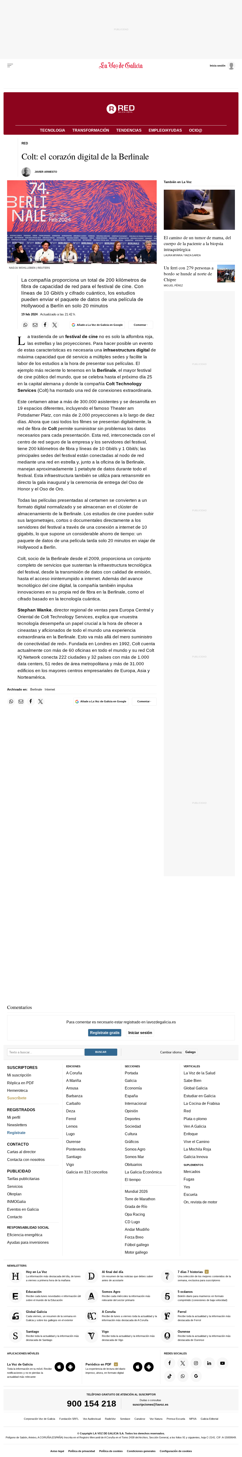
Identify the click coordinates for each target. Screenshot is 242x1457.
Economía (133, 1088)
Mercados (192, 1171)
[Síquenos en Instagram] (196, 1363)
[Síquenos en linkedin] (209, 1363)
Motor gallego (136, 1252)
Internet (50, 689)
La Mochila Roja (197, 1149)
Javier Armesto (46, 171)
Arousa (72, 1088)
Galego (190, 1052)
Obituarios (133, 1164)
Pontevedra (76, 1149)
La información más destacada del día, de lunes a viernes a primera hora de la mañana (53, 1276)
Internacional (136, 1103)
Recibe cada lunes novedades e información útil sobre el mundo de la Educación (53, 1296)
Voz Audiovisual (92, 1418)
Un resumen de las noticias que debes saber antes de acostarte (127, 1276)
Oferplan (14, 1194)
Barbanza (74, 1095)
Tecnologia (52, 130)
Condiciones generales (141, 1451)
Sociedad (133, 1126)
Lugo (70, 1134)
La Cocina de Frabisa (202, 1103)
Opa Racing (135, 1214)
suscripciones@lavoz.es (150, 1404)
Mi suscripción (19, 1075)
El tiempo (133, 1179)
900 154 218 (91, 1403)
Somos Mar (134, 1157)
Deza (70, 1111)
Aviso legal (57, 1451)
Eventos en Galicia (23, 1209)
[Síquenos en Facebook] (169, 1363)
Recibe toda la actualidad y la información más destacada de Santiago (52, 1335)
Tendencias (129, 130)
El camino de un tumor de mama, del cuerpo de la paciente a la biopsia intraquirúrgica (197, 243)
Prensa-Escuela (176, 1418)
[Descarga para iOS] (59, 1367)
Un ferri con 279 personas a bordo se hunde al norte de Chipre (188, 273)
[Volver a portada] (121, 65)
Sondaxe (125, 1418)
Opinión (131, 1111)
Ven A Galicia (195, 1126)
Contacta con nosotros (26, 1159)
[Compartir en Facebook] (45, 325)
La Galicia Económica (143, 1172)
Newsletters (17, 1125)
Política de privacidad (81, 1451)
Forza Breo (134, 1237)
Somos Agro (135, 1149)
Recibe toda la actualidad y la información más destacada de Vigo (128, 1335)
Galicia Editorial (209, 1418)
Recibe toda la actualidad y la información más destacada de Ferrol (204, 1315)
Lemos (72, 1126)
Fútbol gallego (137, 1244)
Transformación (90, 130)
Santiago (73, 1157)
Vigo (70, 1164)
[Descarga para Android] (70, 1367)
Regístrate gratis (105, 1032)
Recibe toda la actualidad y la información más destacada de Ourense (204, 1335)
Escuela (190, 1194)
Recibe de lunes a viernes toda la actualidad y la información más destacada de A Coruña (129, 1315)
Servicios (15, 1186)
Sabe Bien (192, 1080)
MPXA (192, 1418)
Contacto (14, 1217)
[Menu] (10, 65)
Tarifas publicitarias (23, 1178)
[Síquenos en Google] (196, 1376)
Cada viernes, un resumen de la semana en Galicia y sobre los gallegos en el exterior (51, 1315)
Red (187, 1111)
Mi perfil (13, 1117)
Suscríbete (16, 1098)
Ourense (73, 1141)
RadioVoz (110, 1418)
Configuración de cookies (176, 1451)
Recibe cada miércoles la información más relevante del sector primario (126, 1296)
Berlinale (36, 689)
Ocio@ (195, 130)
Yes (187, 1187)
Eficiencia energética (24, 1235)
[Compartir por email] (35, 325)
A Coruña (74, 1073)
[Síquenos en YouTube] (222, 1363)
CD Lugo (132, 1222)
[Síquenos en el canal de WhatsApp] (183, 1376)
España (131, 1095)
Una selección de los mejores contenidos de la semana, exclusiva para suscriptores (204, 1276)
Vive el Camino (196, 1141)
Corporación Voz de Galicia (39, 1418)
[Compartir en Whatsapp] (25, 325)
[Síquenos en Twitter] (183, 1363)
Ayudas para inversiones (28, 1242)
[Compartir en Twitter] (55, 325)
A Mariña (73, 1080)
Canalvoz (139, 1418)
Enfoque (191, 1134)
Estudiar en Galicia (200, 1095)
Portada (131, 1073)
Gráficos (132, 1141)
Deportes (132, 1118)
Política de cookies (111, 1451)
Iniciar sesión (140, 1032)
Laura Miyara (173, 255)
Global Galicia (195, 1088)
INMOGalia (16, 1201)
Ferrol (71, 1118)
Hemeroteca (17, 1090)
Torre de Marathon (140, 1199)
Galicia (131, 1080)
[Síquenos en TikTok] (169, 1376)
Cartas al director (21, 1152)
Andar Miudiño (137, 1229)
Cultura (131, 1134)
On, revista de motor (200, 1202)
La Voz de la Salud (199, 1073)
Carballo (73, 1103)
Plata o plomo (195, 1118)
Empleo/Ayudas (165, 130)
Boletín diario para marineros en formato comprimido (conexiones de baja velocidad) (202, 1296)
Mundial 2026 (136, 1191)
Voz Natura (156, 1418)
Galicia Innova (196, 1157)
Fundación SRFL (69, 1418)
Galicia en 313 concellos (87, 1172)
